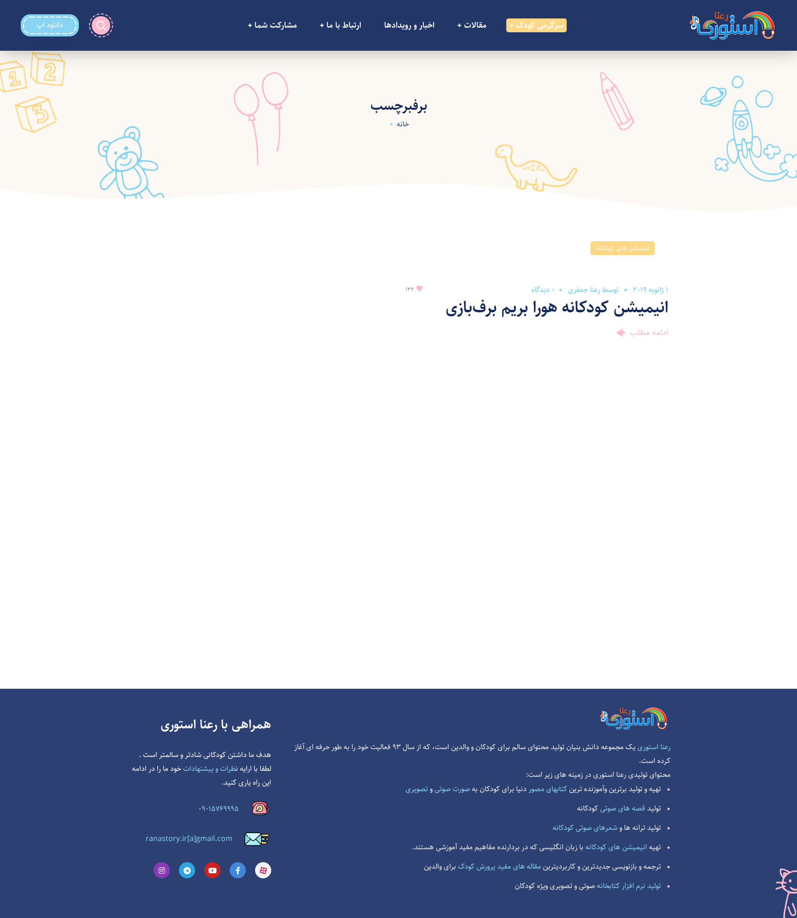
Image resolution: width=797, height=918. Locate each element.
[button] (50, 25)
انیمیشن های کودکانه (622, 248)
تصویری (416, 789)
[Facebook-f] (238, 870)
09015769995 (218, 809)
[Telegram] (187, 870)
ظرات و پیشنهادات (209, 769)
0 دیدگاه (543, 290)
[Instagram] (162, 870)
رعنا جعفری (584, 290)
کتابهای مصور (548, 789)
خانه (403, 124)
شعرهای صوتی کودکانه (585, 828)
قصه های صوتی (622, 808)
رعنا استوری (654, 747)
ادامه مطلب (649, 332)
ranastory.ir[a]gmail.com (189, 839)
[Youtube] (212, 870)
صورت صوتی (452, 789)
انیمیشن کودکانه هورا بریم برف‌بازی (557, 307)
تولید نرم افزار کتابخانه (629, 886)
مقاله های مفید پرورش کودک (499, 866)
